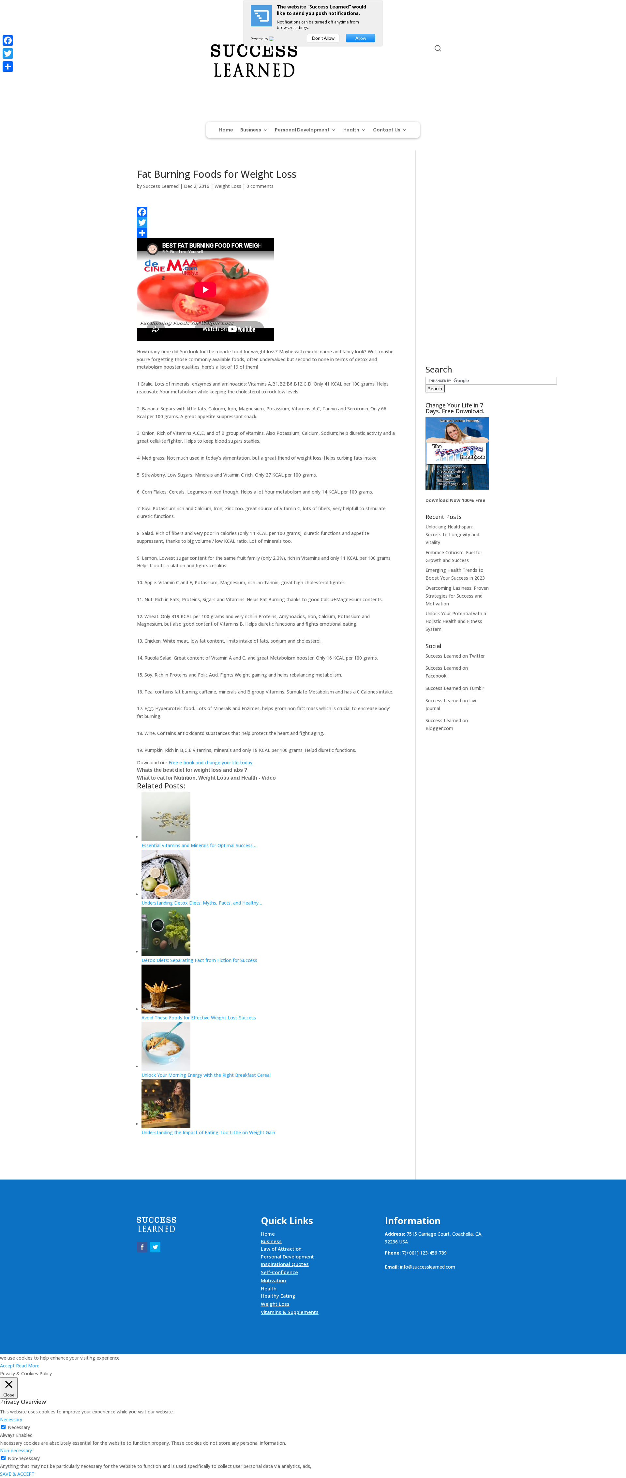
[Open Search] (438, 48)
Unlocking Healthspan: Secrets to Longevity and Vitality (452, 534)
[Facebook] (266, 212)
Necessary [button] (11, 1419)
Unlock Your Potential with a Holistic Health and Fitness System (455, 621)
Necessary (19, 1427)
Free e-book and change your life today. (211, 762)
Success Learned (161, 186)
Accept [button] (7, 1366)
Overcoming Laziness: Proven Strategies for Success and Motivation (457, 596)
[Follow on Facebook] (142, 49)
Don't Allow (323, 38)
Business (250, 130)
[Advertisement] (457, 267)
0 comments (260, 186)
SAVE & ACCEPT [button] (17, 1474)
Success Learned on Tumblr (454, 688)
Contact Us (386, 130)
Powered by (260, 39)
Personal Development (302, 130)
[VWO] (275, 39)
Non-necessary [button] (16, 1450)
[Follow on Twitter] (155, 49)
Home (226, 130)
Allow (360, 38)
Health (351, 130)
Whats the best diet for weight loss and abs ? (192, 770)
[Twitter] (266, 222)
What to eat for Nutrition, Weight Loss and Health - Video (206, 778)
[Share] (266, 233)
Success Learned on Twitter (455, 656)
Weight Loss (228, 186)
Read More (27, 1366)
